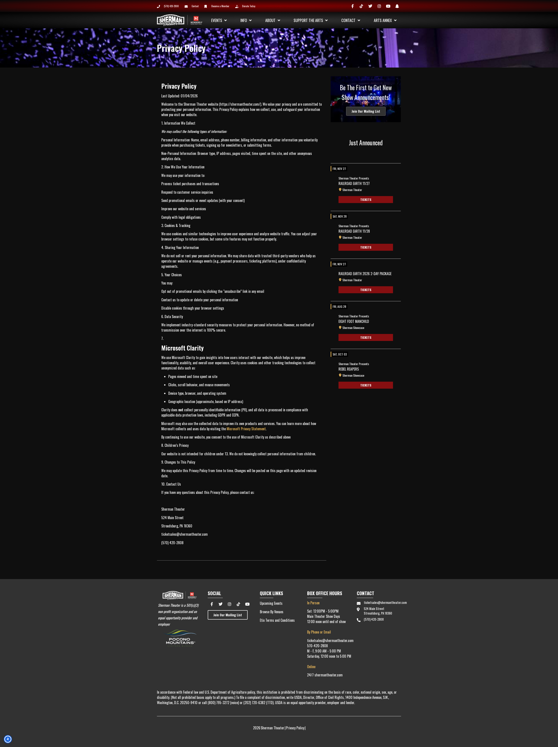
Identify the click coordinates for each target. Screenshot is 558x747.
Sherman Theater (352, 190)
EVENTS (216, 20)
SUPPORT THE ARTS (308, 20)
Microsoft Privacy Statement (246, 428)
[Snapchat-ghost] (397, 6)
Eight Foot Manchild (354, 321)
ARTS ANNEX (383, 20)
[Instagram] (379, 6)
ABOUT (270, 20)
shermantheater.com (329, 675)
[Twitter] (370, 6)
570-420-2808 (317, 645)
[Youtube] (388, 6)
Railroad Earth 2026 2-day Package (365, 273)
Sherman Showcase (353, 328)
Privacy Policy (295, 727)
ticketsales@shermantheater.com (330, 640)
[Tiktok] (361, 6)
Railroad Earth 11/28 (354, 231)
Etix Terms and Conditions (277, 620)
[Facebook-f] (352, 6)
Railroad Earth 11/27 (354, 183)
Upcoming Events (271, 603)
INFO (243, 20)
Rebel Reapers (349, 369)
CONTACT (348, 20)
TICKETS (365, 199)
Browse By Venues (271, 611)
